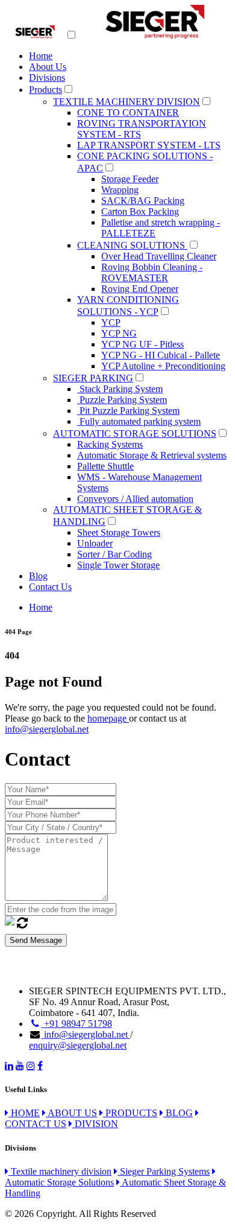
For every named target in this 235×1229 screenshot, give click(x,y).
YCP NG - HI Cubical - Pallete (160, 355)
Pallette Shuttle (105, 466)
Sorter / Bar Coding (114, 554)
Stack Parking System (120, 389)
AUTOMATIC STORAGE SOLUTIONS (134, 433)
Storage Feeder (129, 179)
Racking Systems (110, 444)
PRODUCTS (130, 1113)
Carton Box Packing (140, 211)
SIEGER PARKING (93, 378)
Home (40, 56)
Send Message (36, 940)
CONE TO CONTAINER (128, 112)
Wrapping (120, 190)
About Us (47, 67)
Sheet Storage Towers (118, 532)
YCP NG (119, 333)
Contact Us (50, 587)
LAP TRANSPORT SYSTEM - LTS (149, 145)
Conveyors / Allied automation (135, 499)
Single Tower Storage (118, 565)
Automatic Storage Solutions (59, 1182)
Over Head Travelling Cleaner (158, 256)
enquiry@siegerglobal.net (78, 1045)
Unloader (95, 543)
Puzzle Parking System (122, 400)
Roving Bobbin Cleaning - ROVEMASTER (151, 272)
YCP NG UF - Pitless (142, 344)
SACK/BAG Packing (142, 200)
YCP (111, 322)
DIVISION (95, 1124)
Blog (38, 576)
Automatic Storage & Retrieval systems (152, 455)
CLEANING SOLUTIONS (132, 245)
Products (45, 89)
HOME (24, 1113)
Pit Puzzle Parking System (128, 410)
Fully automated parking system (139, 421)
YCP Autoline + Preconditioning (163, 366)
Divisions (47, 77)
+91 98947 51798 (77, 1023)
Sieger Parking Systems (164, 1171)
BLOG (178, 1113)
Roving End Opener (139, 289)
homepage (108, 718)
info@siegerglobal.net (47, 729)
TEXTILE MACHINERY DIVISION (126, 102)
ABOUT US (71, 1113)
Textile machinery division (59, 1171)
